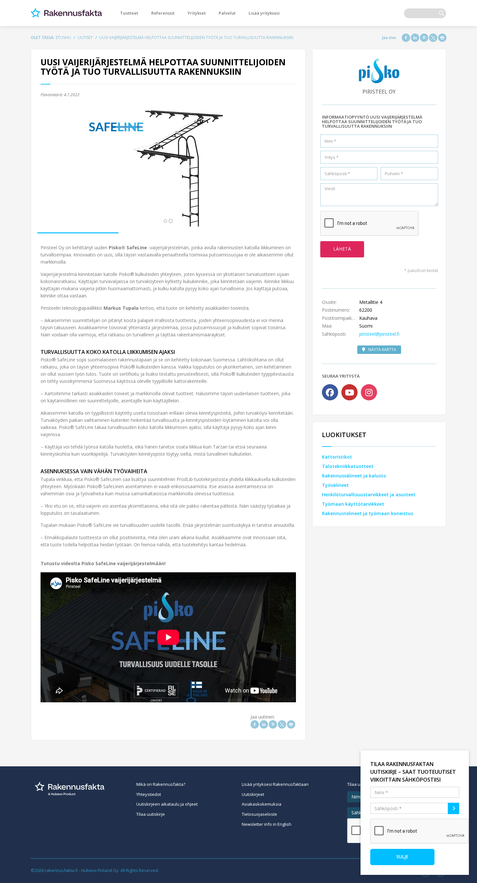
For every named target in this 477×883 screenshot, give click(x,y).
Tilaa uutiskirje (150, 814)
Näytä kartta (382, 349)
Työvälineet (335, 485)
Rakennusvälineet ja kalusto (354, 476)
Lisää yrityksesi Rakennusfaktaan (275, 784)
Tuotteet (129, 13)
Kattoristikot (337, 457)
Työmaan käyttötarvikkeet (353, 504)
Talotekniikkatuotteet (347, 466)
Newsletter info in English (266, 824)
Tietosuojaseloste (259, 814)
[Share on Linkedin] (415, 37)
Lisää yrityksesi (264, 13)
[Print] (442, 37)
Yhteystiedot (148, 794)
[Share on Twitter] (433, 37)
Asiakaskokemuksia (261, 804)
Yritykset (197, 13)
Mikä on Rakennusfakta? (160, 784)
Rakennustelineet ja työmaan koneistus (367, 513)
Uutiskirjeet (253, 794)
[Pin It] (424, 37)
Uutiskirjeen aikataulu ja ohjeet (167, 804)
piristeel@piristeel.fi (379, 334)
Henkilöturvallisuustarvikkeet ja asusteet (369, 494)
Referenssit (163, 13)
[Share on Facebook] (406, 37)
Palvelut (227, 13)
